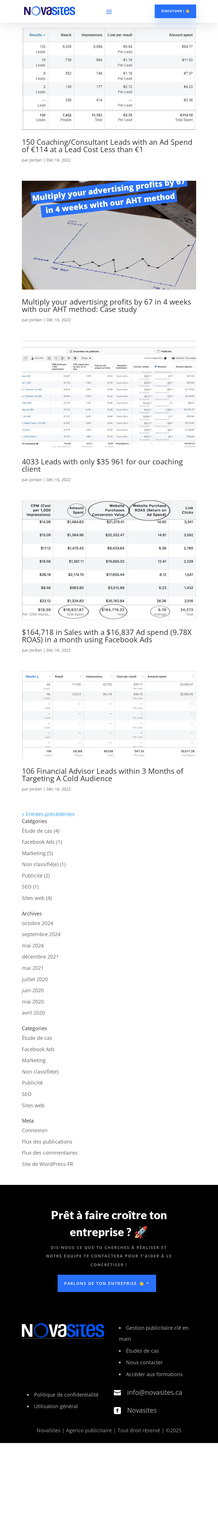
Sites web (33, 897)
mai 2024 (33, 945)
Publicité (32, 875)
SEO (27, 886)
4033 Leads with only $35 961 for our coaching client (102, 465)
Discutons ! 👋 (175, 11)
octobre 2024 (37, 923)
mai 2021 (33, 967)
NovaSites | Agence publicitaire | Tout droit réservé (99, 1430)
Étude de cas (37, 830)
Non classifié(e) (40, 864)
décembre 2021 (40, 956)
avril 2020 (33, 1012)
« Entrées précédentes (48, 814)
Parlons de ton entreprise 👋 (104, 1283)
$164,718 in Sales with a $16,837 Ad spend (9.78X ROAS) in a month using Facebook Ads (107, 636)
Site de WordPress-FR (47, 1164)
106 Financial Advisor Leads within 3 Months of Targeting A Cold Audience (102, 774)
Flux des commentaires (49, 1152)
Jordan (36, 160)
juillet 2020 (35, 979)
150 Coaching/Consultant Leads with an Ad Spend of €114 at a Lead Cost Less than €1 (107, 145)
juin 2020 (33, 990)
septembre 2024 (41, 934)
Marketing (34, 853)
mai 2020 (33, 1001)
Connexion (34, 1130)
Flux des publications (47, 1141)
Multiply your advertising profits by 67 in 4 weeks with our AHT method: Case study (106, 305)
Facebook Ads (38, 841)
